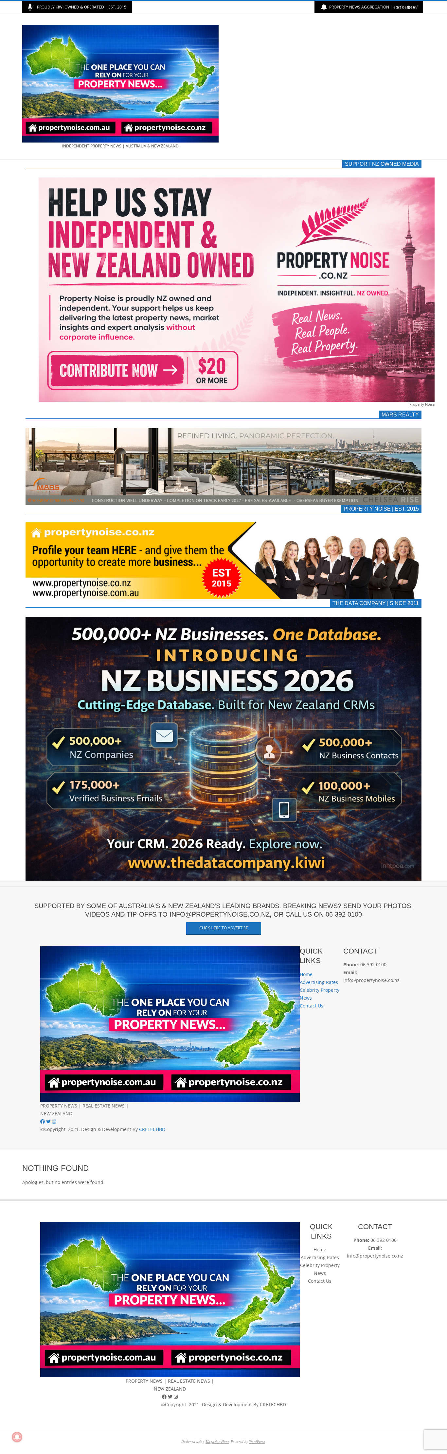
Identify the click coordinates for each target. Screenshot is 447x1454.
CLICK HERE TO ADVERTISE (223, 928)
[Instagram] (54, 1121)
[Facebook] (43, 1121)
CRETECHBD (152, 1129)
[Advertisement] (324, 86)
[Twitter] (49, 1121)
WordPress (257, 1441)
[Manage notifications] (17, 1437)
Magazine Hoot (217, 1441)
